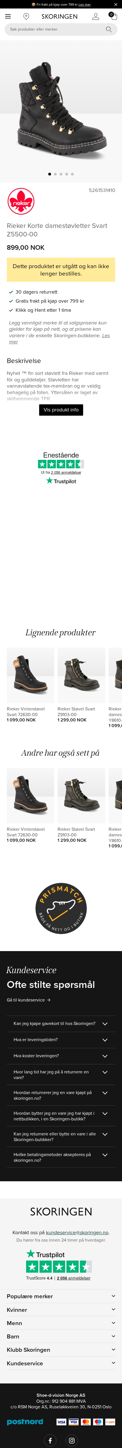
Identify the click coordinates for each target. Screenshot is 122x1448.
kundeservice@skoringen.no (77, 1232)
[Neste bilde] (110, 111)
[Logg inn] (95, 16)
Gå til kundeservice (26, 1000)
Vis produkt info (61, 409)
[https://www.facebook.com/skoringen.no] (50, 1440)
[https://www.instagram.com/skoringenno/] (72, 1440)
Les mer (85, 4)
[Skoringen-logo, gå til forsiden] (59, 16)
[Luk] (115, 4)
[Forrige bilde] (11, 111)
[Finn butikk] (26, 16)
